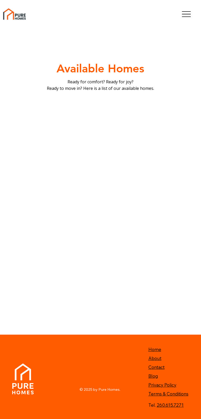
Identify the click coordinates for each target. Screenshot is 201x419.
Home (154, 349)
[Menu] (186, 14)
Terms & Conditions (168, 394)
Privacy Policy (162, 385)
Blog (153, 376)
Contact (156, 367)
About (154, 358)
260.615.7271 (170, 405)
